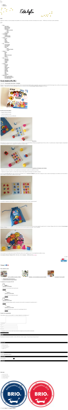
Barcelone (6, 64)
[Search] (14, 358)
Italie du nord (7, 67)
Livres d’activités (7, 36)
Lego (8, 48)
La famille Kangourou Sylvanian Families (10, 279)
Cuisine (4, 37)
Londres (6, 69)
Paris (5, 72)
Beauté (6, 52)
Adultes (6, 62)
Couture (6, 34)
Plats (5, 39)
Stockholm (6, 74)
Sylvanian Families (10, 49)
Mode (6, 55)
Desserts (6, 41)
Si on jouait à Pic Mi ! (8, 81)
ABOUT (4, 4)
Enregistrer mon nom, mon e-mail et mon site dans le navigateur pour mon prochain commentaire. (18, 330)
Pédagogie (6, 32)
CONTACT (5, 5)
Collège (6, 61)
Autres (8, 50)
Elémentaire (7, 59)
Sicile (6, 73)
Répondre (4, 289)
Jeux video (6, 46)
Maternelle (6, 58)
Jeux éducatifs (7, 45)
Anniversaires (7, 42)
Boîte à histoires (7, 27)
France (6, 66)
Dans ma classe (7, 28)
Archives (1, 354)
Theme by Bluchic (12, 408)
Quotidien (6, 56)
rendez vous (5, 75)
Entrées (6, 38)
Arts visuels (7, 26)
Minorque (6, 70)
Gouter (6, 40)
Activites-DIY (5, 33)
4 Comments (18, 83)
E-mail (1, 326)
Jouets (6, 47)
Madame (6, 299)
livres (3, 57)
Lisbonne (6, 68)
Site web (1, 328)
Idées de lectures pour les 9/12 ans (9, 278)
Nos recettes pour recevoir (9, 77)
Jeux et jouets (13, 83)
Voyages (4, 63)
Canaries (6, 65)
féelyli (1, 18)
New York (6, 71)
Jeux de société (7, 44)
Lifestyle (4, 51)
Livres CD (6, 60)
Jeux (3, 43)
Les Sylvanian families (8, 76)
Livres (8, 31)
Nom (1, 324)
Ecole (3, 25)
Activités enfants (7, 35)
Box (5, 53)
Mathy (6, 285)
